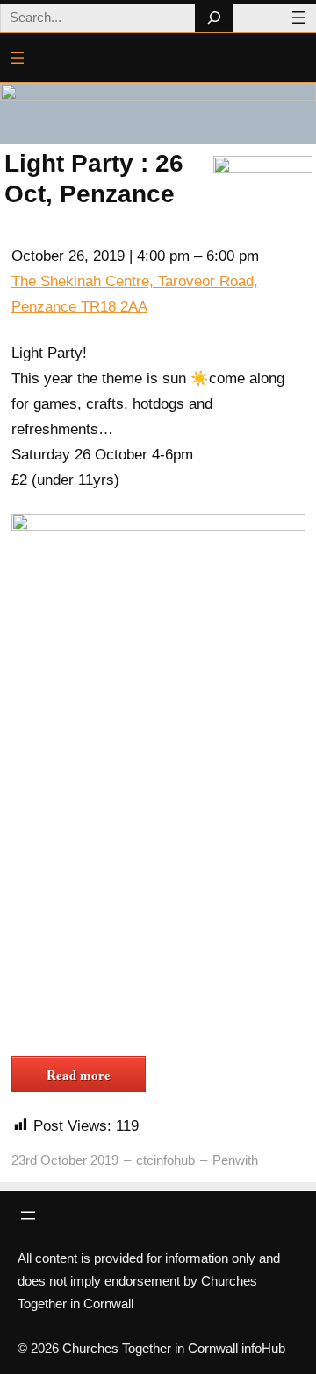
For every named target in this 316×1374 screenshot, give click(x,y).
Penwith (235, 1160)
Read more (79, 1074)
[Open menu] (298, 18)
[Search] (214, 18)
